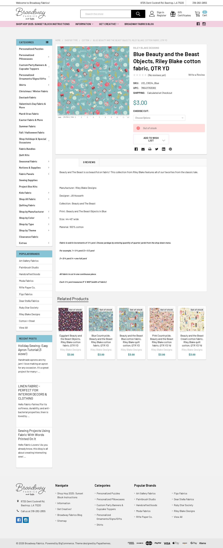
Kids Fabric (25, 192)
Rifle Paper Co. (27, 287)
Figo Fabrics (25, 294)
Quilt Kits (24, 155)
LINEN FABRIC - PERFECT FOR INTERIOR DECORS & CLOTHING (32, 392)
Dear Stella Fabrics (29, 300)
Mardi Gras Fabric (29, 113)
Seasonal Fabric (28, 161)
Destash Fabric (27, 97)
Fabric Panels (26, 173)
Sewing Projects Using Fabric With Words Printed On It (34, 435)
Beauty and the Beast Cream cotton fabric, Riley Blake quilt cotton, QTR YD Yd (192, 340)
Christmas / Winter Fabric (33, 91)
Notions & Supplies (30, 167)
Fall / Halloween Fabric (31, 132)
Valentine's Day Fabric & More (32, 105)
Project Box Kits (28, 186)
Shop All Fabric (27, 199)
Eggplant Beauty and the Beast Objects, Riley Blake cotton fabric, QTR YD (70, 340)
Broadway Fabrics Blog (139, 24)
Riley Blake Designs (29, 314)
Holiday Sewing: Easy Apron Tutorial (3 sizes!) (33, 350)
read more (24, 377)
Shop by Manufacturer (31, 211)
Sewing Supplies (28, 180)
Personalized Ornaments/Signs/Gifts (32, 76)
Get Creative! (107, 24)
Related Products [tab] (72, 298)
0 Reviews (89, 162)
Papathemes (103, 543)
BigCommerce (66, 543)
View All (23, 327)
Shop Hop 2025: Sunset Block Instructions (43, 24)
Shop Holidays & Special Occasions (32, 140)
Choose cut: (141, 110)
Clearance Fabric (28, 236)
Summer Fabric (27, 126)
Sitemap (62, 520)
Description (67, 162)
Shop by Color (26, 217)
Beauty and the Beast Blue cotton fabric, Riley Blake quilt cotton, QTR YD (131, 340)
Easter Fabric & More (31, 119)
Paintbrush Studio (29, 267)
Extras (23, 242)
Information (83, 24)
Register (161, 15)
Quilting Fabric (27, 205)
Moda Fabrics (26, 280)
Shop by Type (26, 224)
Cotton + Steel (27, 320)
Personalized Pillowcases (26, 57)
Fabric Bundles (27, 148)
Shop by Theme (27, 230)
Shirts (22, 84)
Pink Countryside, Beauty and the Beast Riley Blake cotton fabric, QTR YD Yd (161, 340)
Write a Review (196, 74)
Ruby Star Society (28, 307)
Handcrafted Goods (29, 274)
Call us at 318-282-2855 (33, 511)
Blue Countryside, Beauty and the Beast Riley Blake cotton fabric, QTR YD (100, 340)
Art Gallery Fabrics (29, 260)
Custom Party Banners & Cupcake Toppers (33, 66)
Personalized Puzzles (31, 48)
